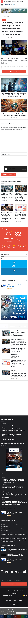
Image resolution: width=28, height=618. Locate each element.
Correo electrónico (6, 154)
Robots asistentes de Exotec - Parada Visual (11, 532)
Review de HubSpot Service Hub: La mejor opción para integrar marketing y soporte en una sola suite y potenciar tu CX (20, 216)
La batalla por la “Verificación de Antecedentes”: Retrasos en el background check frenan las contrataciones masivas (18, 373)
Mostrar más (13, 71)
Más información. (5, 616)
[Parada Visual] (10, 5)
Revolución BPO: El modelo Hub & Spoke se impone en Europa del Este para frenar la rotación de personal (7, 196)
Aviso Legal (8, 600)
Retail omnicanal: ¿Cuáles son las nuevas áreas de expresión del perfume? (14, 534)
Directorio (5, 595)
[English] (24, 595)
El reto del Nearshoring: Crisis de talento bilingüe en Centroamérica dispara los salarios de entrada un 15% (21, 196)
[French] (26, 595)
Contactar (14, 600)
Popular (4, 326)
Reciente (12, 326)
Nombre (3, 148)
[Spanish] (23, 595)
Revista (10, 595)
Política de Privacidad (19, 598)
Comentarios (22, 326)
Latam (7, 16)
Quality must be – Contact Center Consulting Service (15, 555)
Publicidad (20, 600)
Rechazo (24, 613)
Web (2, 160)
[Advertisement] (14, 397)
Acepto (18, 613)
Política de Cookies (8, 598)
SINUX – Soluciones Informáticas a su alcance (17, 550)
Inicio (3, 16)
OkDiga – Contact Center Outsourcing (14, 285)
